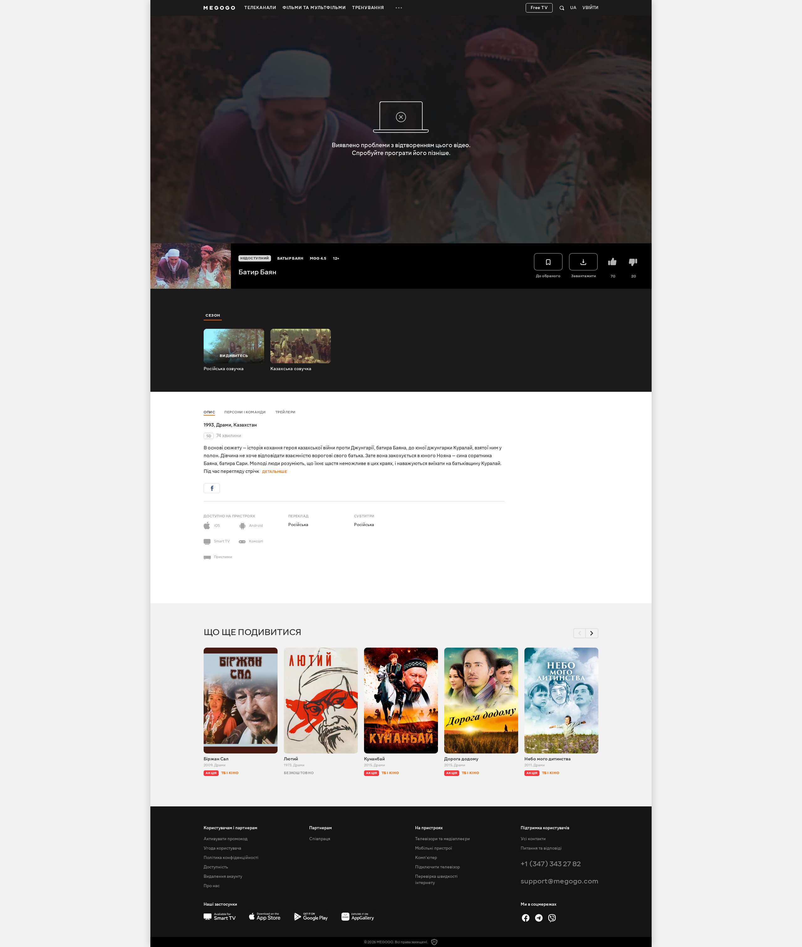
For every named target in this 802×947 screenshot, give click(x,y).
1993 (209, 425)
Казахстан (245, 425)
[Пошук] (562, 8)
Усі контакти (533, 839)
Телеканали (260, 8)
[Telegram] (539, 918)
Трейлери (285, 412)
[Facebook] (526, 918)
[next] (592, 633)
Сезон (213, 315)
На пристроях (429, 828)
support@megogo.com (559, 881)
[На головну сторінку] (219, 8)
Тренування (368, 8)
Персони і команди (245, 412)
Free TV (539, 8)
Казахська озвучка (290, 369)
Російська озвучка (224, 369)
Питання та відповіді (541, 848)
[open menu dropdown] (399, 8)
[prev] (579, 633)
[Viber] (552, 918)
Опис (209, 412)
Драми (223, 425)
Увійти (590, 8)
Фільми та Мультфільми (314, 8)
